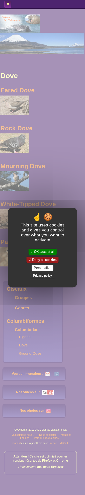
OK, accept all (43, 251)
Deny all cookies (44, 259)
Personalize (42, 268)
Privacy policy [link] (42, 275)
